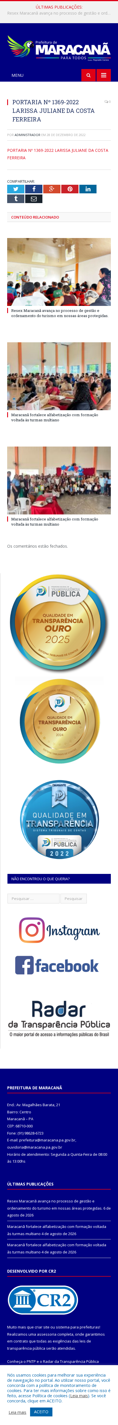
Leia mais (79, 1395)
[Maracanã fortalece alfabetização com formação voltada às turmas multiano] (59, 376)
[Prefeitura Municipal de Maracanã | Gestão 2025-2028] (59, 47)
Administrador (27, 135)
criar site (42, 1327)
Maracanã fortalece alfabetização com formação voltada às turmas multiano (60, 13)
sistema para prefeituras (77, 1327)
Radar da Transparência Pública (71, 1361)
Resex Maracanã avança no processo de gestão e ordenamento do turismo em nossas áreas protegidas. (60, 313)
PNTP (31, 1361)
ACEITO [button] (41, 1411)
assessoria (46, 1334)
